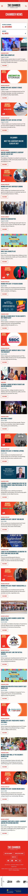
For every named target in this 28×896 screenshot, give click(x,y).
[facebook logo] (8, 860)
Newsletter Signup (19, 853)
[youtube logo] (16, 860)
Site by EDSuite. (23, 868)
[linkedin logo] (12, 860)
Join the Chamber (8, 853)
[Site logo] (14, 6)
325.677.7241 (14, 866)
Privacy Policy (16, 870)
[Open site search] (26, 6)
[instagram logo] (20, 860)
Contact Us (14, 857)
